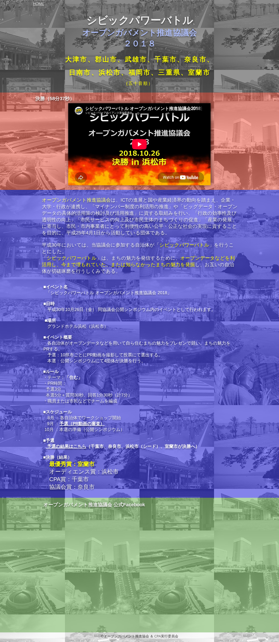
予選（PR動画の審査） (82, 423)
